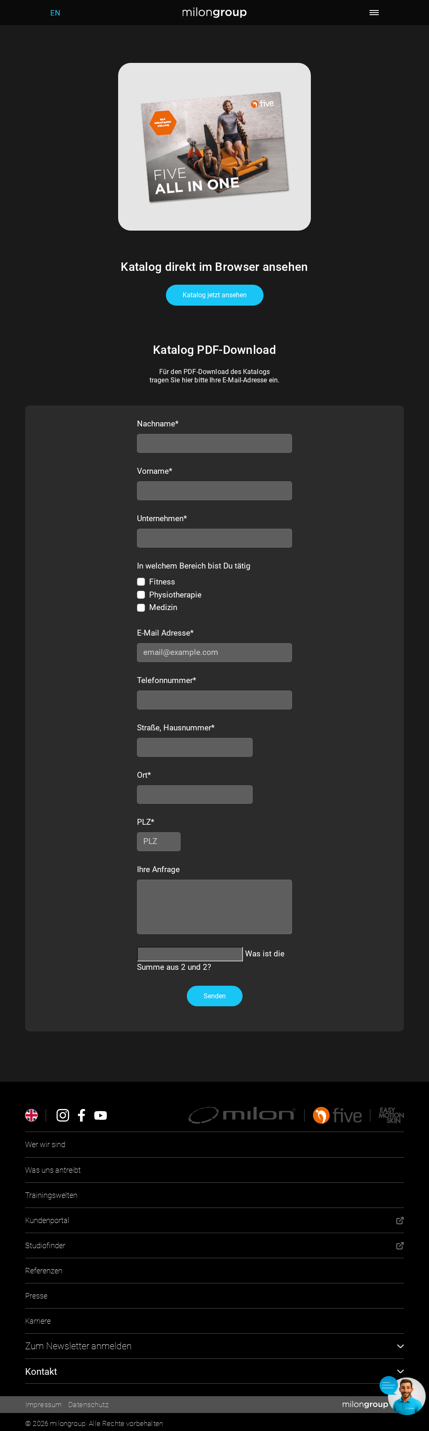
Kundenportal (47, 1220)
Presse (36, 1295)
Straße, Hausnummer (175, 727)
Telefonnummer (166, 680)
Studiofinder (45, 1245)
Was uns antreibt (53, 1170)
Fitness (162, 582)
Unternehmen (162, 518)
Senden (215, 996)
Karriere (38, 1321)
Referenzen (43, 1270)
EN (55, 13)
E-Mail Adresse (165, 633)
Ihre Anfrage (158, 869)
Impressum (43, 1404)
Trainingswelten (51, 1195)
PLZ (144, 822)
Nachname (157, 424)
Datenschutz (88, 1404)
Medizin (163, 607)
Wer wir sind (45, 1144)
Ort (144, 775)
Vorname (154, 471)
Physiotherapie (175, 595)
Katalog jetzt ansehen (215, 295)
